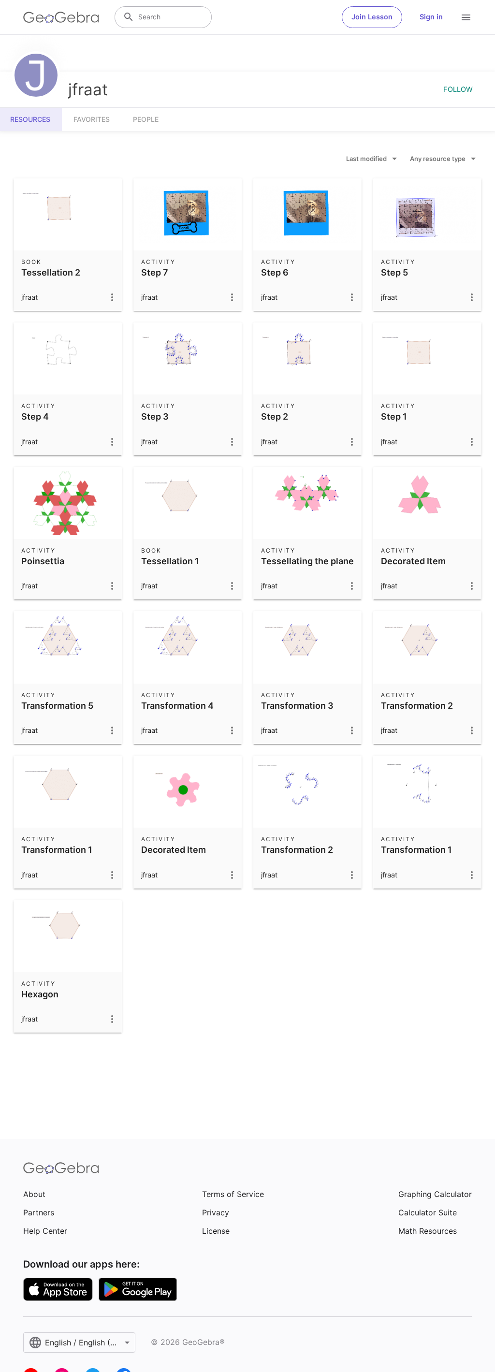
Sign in (431, 17)
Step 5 (394, 272)
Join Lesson (372, 17)
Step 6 (275, 272)
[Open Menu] (466, 17)
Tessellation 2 (50, 272)
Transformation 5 (57, 706)
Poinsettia (42, 561)
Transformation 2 (417, 706)
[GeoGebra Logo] (61, 17)
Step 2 (274, 416)
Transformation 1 (56, 850)
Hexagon (39, 994)
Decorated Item (413, 561)
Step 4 (35, 416)
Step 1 (394, 416)
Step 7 (154, 272)
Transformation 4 (177, 706)
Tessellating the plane (307, 561)
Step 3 (155, 416)
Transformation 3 (297, 706)
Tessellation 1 (170, 561)
